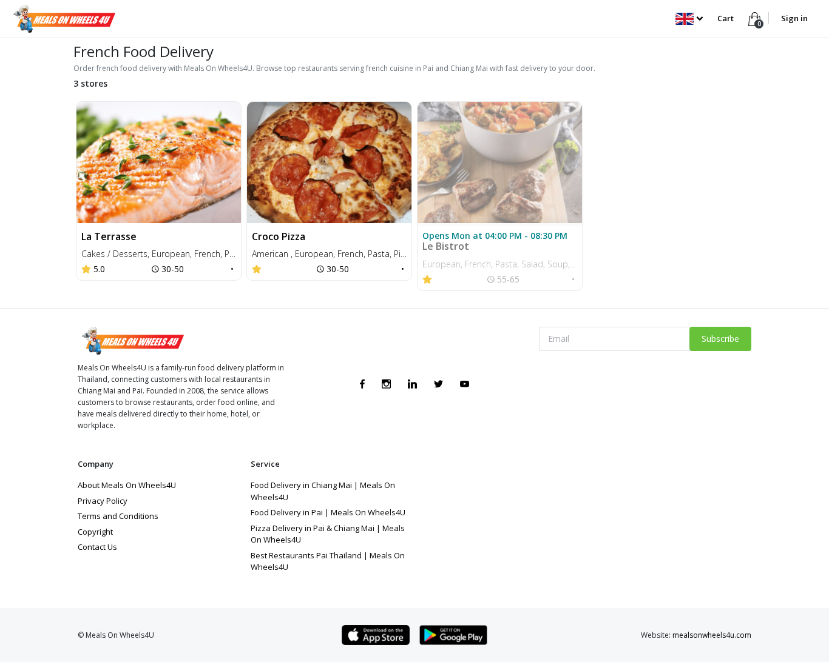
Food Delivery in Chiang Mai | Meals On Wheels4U (323, 491)
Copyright (95, 531)
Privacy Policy (102, 500)
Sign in (794, 18)
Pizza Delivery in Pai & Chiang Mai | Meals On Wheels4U (328, 534)
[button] (689, 18)
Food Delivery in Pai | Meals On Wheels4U (328, 512)
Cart (726, 18)
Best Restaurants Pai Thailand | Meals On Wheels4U (328, 561)
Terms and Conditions (118, 515)
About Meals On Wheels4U (127, 485)
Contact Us (97, 546)
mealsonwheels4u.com (711, 635)
